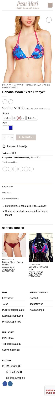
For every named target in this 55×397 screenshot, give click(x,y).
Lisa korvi (26, 137)
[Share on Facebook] (10, 169)
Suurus (5, 113)
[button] (4, 5)
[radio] (7, 118)
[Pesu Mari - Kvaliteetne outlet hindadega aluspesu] (27, 5)
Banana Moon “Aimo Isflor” (38, 268)
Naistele (18, 85)
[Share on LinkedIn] (31, 169)
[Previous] (2, 259)
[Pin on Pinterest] (26, 169)
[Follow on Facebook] (4, 383)
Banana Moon (12, 162)
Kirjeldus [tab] (7, 186)
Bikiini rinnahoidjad (21, 158)
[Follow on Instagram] (10, 383)
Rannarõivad (33, 85)
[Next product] (4, 101)
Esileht (6, 85)
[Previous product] (10, 101)
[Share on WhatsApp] (4, 169)
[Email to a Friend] (20, 169)
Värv (4, 123)
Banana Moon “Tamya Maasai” (12, 263)
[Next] (52, 259)
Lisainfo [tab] (6, 193)
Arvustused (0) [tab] (10, 198)
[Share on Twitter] (15, 169)
